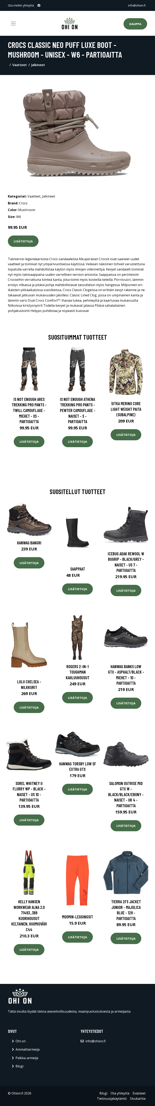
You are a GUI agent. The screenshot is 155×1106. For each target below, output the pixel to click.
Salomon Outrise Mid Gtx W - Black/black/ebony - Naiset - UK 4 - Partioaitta (126, 794)
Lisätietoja (23, 241)
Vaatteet (19, 65)
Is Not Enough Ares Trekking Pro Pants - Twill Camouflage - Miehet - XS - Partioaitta (29, 410)
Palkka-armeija (27, 1058)
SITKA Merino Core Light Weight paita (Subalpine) (126, 409)
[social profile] (39, 5)
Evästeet (139, 1093)
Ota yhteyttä (120, 1093)
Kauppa (135, 24)
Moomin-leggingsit (77, 916)
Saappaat (77, 568)
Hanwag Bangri (29, 542)
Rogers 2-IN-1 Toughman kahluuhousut (77, 672)
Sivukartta (138, 1098)
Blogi (19, 1066)
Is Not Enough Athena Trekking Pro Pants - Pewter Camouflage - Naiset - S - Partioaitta (77, 410)
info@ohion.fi (137, 5)
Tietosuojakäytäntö (112, 1098)
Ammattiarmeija (28, 1049)
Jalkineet (38, 65)
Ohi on (21, 1041)
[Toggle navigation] (13, 23)
